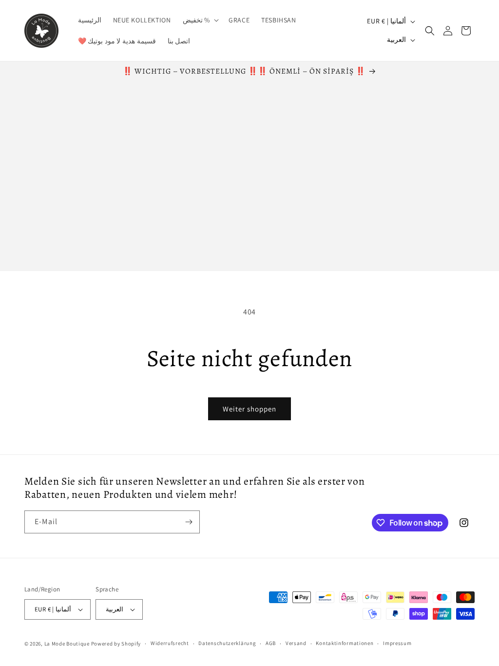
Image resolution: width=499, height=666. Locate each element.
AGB (271, 643)
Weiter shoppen (249, 408)
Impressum (397, 643)
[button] (200, 20)
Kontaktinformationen (344, 643)
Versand (296, 643)
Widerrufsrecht (170, 643)
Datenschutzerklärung (227, 643)
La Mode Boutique (67, 643)
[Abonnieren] (188, 521)
